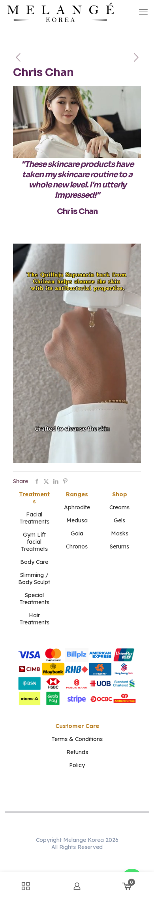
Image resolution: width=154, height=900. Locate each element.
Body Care (34, 561)
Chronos (77, 546)
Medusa (77, 520)
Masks (119, 533)
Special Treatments (34, 599)
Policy (77, 765)
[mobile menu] (143, 12)
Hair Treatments (34, 619)
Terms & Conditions (77, 739)
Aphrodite (77, 507)
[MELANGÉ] (60, 12)
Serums (119, 546)
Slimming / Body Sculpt (34, 578)
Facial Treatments (34, 518)
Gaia (77, 533)
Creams (119, 507)
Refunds (77, 752)
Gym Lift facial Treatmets (34, 541)
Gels (119, 520)
